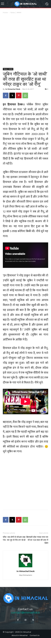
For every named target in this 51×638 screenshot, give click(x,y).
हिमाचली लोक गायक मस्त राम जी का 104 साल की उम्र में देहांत (37, 540)
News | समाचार (15, 12)
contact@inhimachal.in (25, 612)
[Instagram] (25, 620)
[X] (12, 95)
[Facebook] (5, 95)
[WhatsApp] (25, 95)
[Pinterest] (19, 95)
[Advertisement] (25, 41)
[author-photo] (25, 567)
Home (5, 12)
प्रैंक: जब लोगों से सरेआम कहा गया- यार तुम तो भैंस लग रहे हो (14, 538)
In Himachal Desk (12, 89)
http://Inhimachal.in (25, 575)
